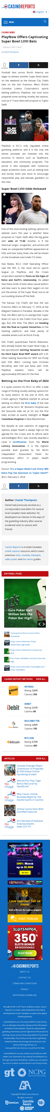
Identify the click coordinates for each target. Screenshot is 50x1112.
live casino (27, 559)
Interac (29, 686)
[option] (26, 603)
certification (20, 441)
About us (25, 971)
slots (17, 555)
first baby (30, 403)
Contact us (24, 977)
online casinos (12, 551)
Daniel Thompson (11, 52)
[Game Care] (12, 1102)
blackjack (36, 555)
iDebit (27, 703)
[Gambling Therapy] (25, 1108)
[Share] (18, 65)
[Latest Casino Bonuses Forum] (25, 904)
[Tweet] (38, 65)
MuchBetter (31, 720)
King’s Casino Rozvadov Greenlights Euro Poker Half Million (24, 616)
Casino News (8, 32)
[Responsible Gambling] (39, 1102)
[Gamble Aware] (26, 1102)
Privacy (25, 989)
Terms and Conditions (24, 983)
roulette (26, 555)
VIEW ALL (41, 679)
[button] (39, 624)
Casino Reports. (32, 1094)
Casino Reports (13, 547)
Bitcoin (29, 738)
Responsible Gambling (25, 995)
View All (41, 758)
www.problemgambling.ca (24, 1044)
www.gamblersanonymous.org (18, 1048)
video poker (11, 559)
